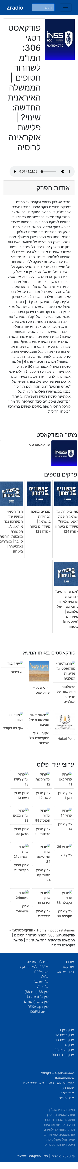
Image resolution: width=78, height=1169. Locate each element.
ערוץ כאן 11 (66, 1030)
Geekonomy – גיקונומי (57, 1073)
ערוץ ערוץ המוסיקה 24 (43, 875)
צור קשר (68, 967)
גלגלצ (44, 977)
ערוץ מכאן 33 (64, 1050)
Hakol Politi (67, 738)
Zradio (14, 7)
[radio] (39, 694)
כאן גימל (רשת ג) (36, 1002)
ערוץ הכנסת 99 (63, 1055)
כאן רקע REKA (38, 1007)
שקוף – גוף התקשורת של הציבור (40, 738)
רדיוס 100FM (38, 1012)
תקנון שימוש (65, 972)
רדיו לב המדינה (37, 962)
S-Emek (68, 1088)
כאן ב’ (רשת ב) (37, 997)
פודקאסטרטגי (39, 444)
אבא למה (67, 1093)
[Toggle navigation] (66, 7)
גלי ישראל (41, 982)
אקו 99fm (41, 972)
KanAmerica (64, 1078)
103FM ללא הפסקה (34, 967)
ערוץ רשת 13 (64, 1040)
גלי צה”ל (42, 987)
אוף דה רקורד (13, 728)
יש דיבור (17, 672)
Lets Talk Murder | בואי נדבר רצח (48, 1083)
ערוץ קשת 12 (64, 1035)
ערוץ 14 (68, 1045)
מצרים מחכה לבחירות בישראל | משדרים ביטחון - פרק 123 (39, 521)
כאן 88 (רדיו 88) (36, 992)
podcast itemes (62, 930)
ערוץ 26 (66, 855)
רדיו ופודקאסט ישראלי (32, 1156)
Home (41, 930)
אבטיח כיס (66, 1098)
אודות (70, 962)
